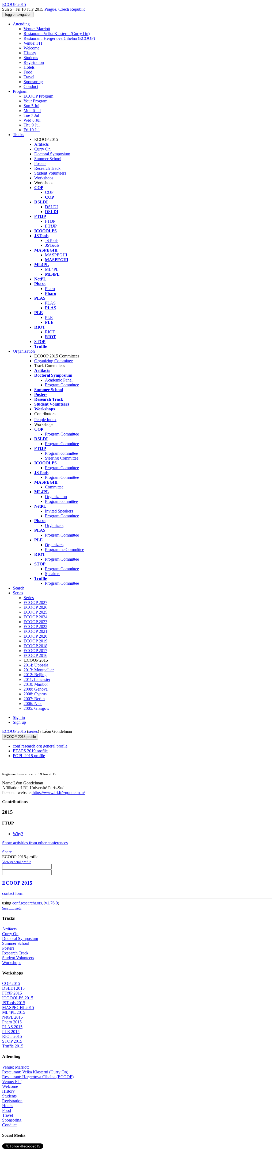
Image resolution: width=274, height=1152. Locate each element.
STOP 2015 (12, 1041)
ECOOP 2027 (35, 602)
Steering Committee (61, 458)
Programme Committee (64, 549)
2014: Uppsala (36, 665)
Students (31, 57)
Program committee (61, 453)
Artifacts (41, 144)
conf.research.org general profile (40, 746)
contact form (12, 893)
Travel (29, 77)
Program (20, 91)
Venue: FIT (33, 43)
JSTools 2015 (13, 1002)
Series (29, 597)
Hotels (29, 67)
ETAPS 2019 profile (30, 751)
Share (7, 852)
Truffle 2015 (12, 1046)
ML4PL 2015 (13, 1012)
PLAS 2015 (12, 1026)
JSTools (51, 240)
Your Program (35, 101)
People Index (45, 419)
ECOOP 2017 (35, 650)
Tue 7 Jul (31, 115)
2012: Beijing (35, 674)
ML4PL (52, 269)
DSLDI (51, 207)
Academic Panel (59, 380)
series (33, 731)
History (30, 53)
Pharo (50, 288)
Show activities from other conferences (35, 843)
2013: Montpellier (39, 670)
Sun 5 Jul (31, 105)
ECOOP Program (38, 96)
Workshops (43, 178)
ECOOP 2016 (35, 655)
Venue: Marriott (37, 28)
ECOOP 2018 (35, 646)
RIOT (50, 332)
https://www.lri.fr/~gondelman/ (58, 792)
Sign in (19, 717)
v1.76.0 (51, 903)
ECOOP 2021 (35, 631)
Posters (40, 163)
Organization (24, 351)
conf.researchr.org (27, 903)
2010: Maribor (36, 684)
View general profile (16, 862)
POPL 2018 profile (29, 755)
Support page (11, 908)
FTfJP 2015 (12, 993)
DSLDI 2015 (13, 988)
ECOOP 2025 (35, 612)
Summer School (47, 158)
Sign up (19, 722)
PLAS (50, 303)
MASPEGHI (56, 255)
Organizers (54, 525)
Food (28, 72)
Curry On (42, 149)
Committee (54, 487)
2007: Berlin (34, 698)
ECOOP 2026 (35, 607)
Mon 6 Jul (32, 110)
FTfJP (50, 221)
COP (49, 192)
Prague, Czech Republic (64, 9)
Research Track (47, 168)
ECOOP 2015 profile (20, 737)
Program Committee (62, 385)
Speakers (52, 573)
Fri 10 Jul (32, 130)
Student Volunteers (50, 173)
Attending (21, 24)
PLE (49, 317)
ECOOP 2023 (35, 621)
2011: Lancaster (37, 679)
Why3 (18, 833)
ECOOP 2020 (35, 636)
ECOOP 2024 (35, 617)
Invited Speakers (59, 511)
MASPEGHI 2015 (18, 1007)
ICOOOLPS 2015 (17, 998)
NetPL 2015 (12, 1017)
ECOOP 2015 (14, 731)
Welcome (31, 48)
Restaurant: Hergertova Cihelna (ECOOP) (59, 38)
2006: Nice (33, 703)
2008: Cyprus (35, 694)
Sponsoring (33, 81)
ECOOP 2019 (35, 641)
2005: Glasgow (37, 708)
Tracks (18, 134)
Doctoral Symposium (52, 154)
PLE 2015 (11, 1031)
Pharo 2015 (12, 1022)
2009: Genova (36, 689)
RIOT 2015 (12, 1036)
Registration (34, 62)
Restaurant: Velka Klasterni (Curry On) (57, 33)
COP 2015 (11, 983)
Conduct (31, 86)
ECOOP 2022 (35, 626)
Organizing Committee (53, 361)
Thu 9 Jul (32, 125)
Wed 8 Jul (32, 120)
